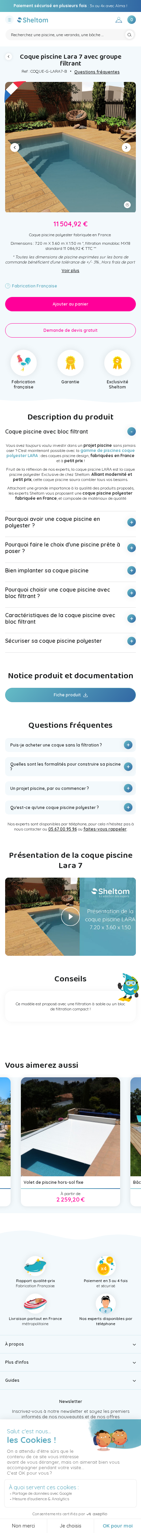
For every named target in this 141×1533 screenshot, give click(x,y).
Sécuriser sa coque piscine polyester (53, 640)
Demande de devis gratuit (70, 330)
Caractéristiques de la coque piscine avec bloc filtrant (60, 618)
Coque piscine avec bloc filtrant (46, 431)
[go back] (10, 57)
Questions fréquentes (97, 72)
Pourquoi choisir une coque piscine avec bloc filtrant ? (57, 592)
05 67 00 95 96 (106, 5)
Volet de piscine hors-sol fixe (54, 1182)
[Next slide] (126, 147)
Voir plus (70, 270)
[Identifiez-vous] (118, 20)
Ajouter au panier (70, 304)
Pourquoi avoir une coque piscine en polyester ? (52, 522)
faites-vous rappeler (105, 829)
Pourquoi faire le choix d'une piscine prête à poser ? (62, 547)
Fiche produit (68, 694)
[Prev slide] (14, 147)
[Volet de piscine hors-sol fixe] (70, 1126)
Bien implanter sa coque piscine (47, 570)
